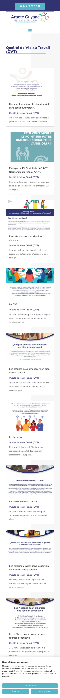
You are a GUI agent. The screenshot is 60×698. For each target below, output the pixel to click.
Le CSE (13, 304)
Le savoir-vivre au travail (23, 501)
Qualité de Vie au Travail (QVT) (24, 113)
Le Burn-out (16, 437)
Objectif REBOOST (30, 6)
